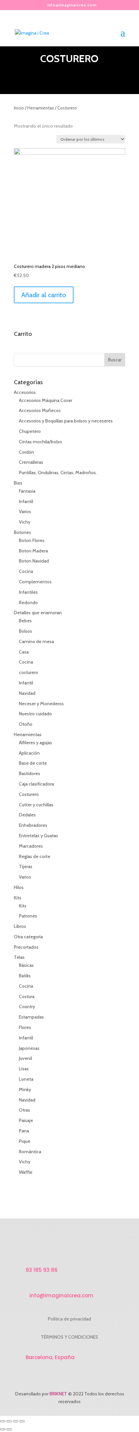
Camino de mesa (36, 641)
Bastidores (29, 773)
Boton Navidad (34, 561)
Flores (25, 1027)
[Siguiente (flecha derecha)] (9, 1429)
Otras (24, 1110)
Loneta (26, 1079)
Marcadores (31, 846)
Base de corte (33, 763)
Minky (25, 1089)
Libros (20, 926)
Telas (19, 957)
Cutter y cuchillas (36, 805)
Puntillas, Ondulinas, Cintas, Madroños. (58, 472)
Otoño (25, 724)
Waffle (25, 1172)
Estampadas (31, 1017)
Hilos (19, 887)
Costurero (29, 794)
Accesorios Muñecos (40, 410)
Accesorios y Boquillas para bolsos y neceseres (66, 421)
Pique (24, 1141)
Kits (17, 898)
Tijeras (25, 866)
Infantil (26, 501)
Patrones (28, 916)
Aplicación (29, 753)
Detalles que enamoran (38, 613)
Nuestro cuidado (35, 714)
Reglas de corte (34, 856)
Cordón (26, 452)
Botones (22, 532)
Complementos (35, 582)
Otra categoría (28, 937)
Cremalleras (31, 462)
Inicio (19, 107)
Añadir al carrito (43, 295)
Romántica (30, 1152)
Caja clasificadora (36, 784)
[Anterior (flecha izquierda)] (2, 1429)
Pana (24, 1131)
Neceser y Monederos (41, 704)
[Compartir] (9, 1421)
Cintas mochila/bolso (40, 442)
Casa (24, 652)
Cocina (26, 571)
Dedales (27, 815)
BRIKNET (58, 1394)
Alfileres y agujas (35, 743)
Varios (25, 511)
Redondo (28, 602)
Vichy (24, 522)
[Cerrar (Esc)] (2, 1421)
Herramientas (40, 107)
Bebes (25, 621)
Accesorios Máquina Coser (45, 400)
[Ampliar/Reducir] (22, 1421)
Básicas (26, 965)
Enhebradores (33, 825)
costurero (28, 672)
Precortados (26, 947)
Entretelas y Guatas (38, 836)
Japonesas (29, 1048)
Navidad (27, 693)
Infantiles (28, 592)
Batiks (25, 976)
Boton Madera (33, 551)
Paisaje (26, 1120)
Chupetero (30, 431)
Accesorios (25, 392)
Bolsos (25, 631)
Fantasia (27, 491)
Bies (18, 483)
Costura (26, 996)
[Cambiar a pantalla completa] (15, 1421)
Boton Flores (32, 540)
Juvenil (25, 1058)
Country (27, 1006)
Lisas (24, 1069)
